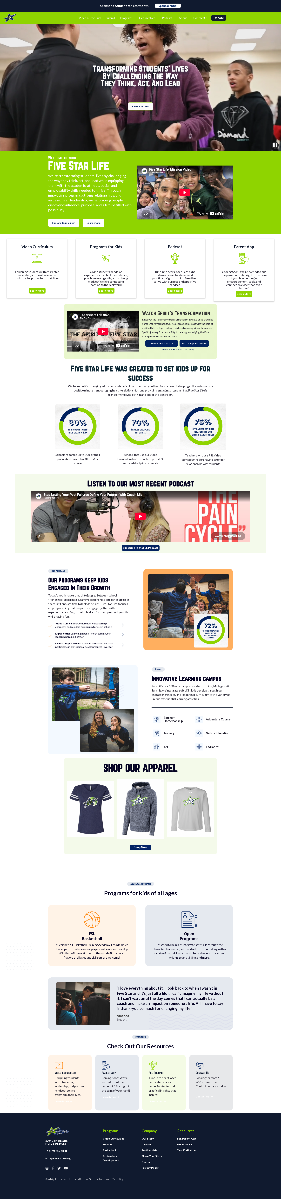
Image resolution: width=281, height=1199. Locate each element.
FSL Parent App (186, 1138)
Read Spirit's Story (161, 343)
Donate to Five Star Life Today (178, 349)
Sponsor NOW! (168, 6)
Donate (219, 18)
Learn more (140, 106)
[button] (126, 18)
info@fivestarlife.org (58, 1158)
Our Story (148, 1138)
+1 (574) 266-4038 (56, 1150)
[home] (10, 18)
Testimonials (149, 1150)
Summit (107, 1144)
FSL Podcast (184, 1144)
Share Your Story (152, 1156)
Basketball (109, 1150)
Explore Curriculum (63, 222)
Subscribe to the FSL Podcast (140, 547)
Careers (146, 1144)
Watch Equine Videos (194, 343)
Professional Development (111, 1158)
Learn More (37, 290)
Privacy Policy (150, 1167)
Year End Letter (186, 1150)
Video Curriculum (113, 1138)
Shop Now (140, 847)
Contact (147, 1161)
